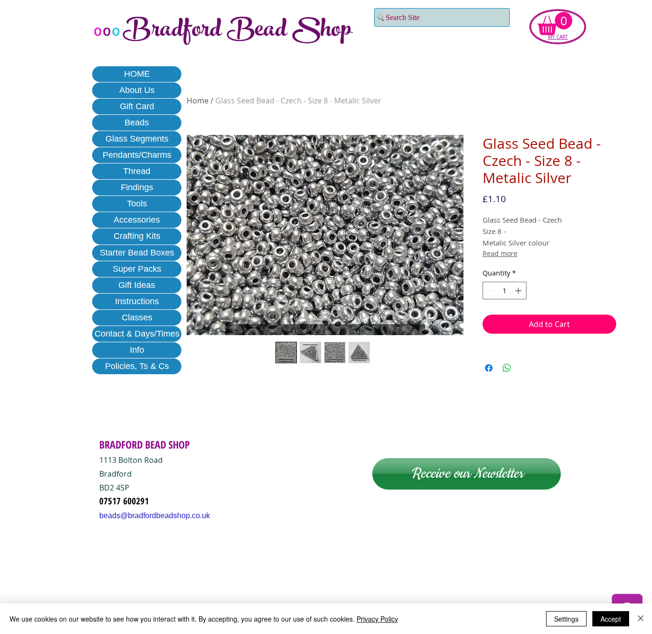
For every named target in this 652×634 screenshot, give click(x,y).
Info (137, 350)
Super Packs (137, 269)
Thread (136, 171)
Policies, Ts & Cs (137, 366)
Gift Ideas (136, 285)
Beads (137, 122)
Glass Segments (136, 138)
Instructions (137, 301)
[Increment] (519, 290)
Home (198, 100)
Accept (610, 619)
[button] (554, 23)
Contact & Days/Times (137, 333)
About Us (137, 90)
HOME (137, 74)
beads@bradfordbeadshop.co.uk (154, 515)
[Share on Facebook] (488, 368)
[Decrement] (490, 290)
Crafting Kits (137, 236)
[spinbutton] (504, 290)
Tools (137, 203)
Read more (500, 253)
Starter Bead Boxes (137, 252)
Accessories (137, 220)
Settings (566, 619)
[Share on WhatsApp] (507, 368)
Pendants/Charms (137, 155)
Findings (137, 187)
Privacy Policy (377, 619)
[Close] (640, 618)
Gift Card (137, 106)
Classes (137, 317)
